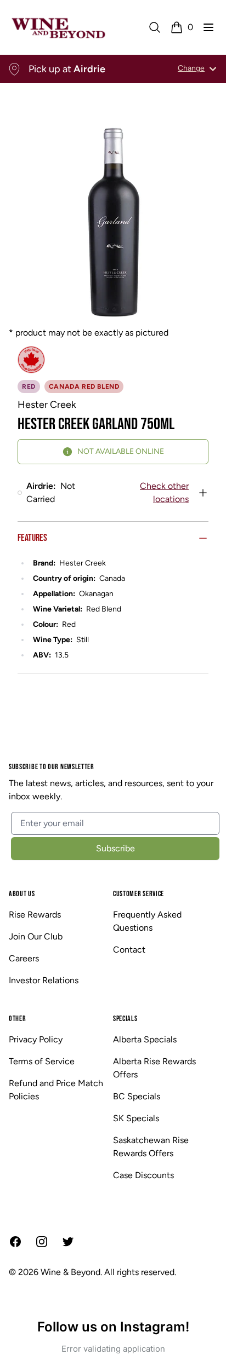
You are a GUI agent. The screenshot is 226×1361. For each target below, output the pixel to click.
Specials (125, 1018)
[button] (208, 27)
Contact (129, 949)
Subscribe (115, 848)
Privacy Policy (36, 1039)
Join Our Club (36, 936)
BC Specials (136, 1096)
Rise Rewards (35, 914)
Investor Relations (43, 980)
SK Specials (136, 1118)
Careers (24, 958)
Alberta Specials (145, 1039)
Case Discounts (143, 1175)
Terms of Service (42, 1061)
